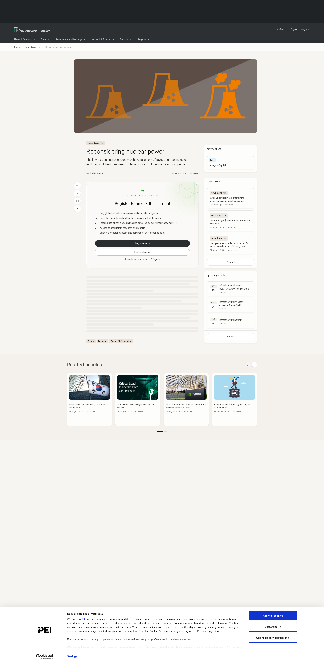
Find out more (142, 252)
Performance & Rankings (69, 39)
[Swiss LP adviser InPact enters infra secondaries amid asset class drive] (230, 198)
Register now (142, 243)
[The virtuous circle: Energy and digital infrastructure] (234, 399)
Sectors (124, 39)
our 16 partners (86, 619)
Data (43, 39)
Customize (271, 626)
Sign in (294, 29)
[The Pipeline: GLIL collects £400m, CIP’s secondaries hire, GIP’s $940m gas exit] (230, 243)
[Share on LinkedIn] (77, 185)
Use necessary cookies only (273, 637)
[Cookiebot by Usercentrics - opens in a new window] (45, 656)
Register (305, 29)
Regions (142, 39)
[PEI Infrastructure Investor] (32, 29)
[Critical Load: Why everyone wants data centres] (137, 399)
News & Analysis (23, 39)
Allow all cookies (273, 615)
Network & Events (101, 39)
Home (17, 47)
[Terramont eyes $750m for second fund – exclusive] (230, 221)
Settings (72, 656)
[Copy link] (77, 208)
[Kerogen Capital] (230, 162)
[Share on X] (77, 193)
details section (182, 639)
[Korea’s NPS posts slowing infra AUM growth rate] (89, 399)
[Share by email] (77, 200)
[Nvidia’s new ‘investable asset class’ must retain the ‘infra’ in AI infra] (186, 399)
